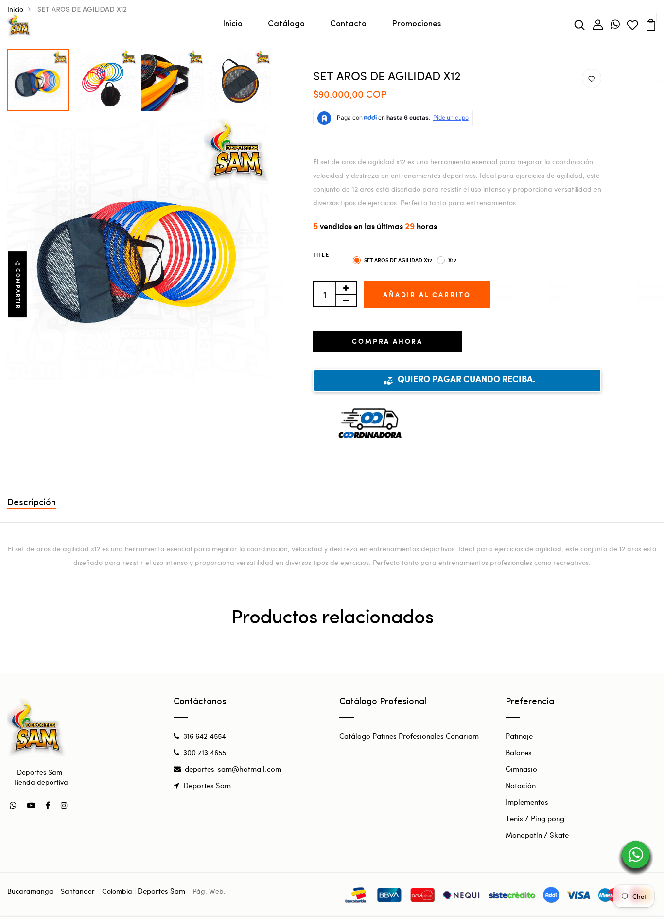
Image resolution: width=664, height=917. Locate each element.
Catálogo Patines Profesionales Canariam (409, 736)
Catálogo (286, 24)
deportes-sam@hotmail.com (233, 769)
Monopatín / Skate (537, 835)
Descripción (31, 503)
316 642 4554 (204, 736)
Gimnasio (521, 769)
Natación (521, 785)
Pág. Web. (209, 891)
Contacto (348, 24)
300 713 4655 (204, 752)
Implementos (527, 802)
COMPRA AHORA (387, 341)
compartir (18, 288)
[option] (38, 77)
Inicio (233, 24)
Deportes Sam (207, 785)
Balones (519, 752)
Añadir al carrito (427, 294)
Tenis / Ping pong (535, 818)
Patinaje (519, 736)
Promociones (416, 24)
